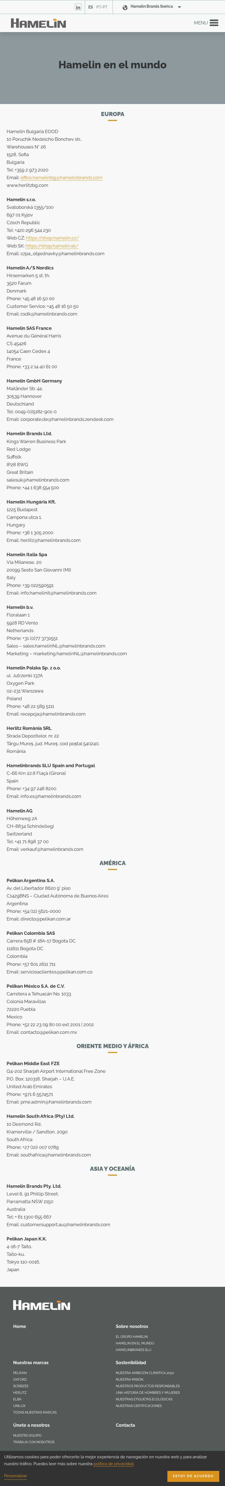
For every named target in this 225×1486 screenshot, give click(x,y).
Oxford (20, 1379)
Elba (17, 1399)
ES (90, 7)
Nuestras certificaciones (139, 1406)
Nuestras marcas (31, 1362)
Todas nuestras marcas (35, 1412)
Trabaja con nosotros (33, 1442)
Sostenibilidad (131, 1362)
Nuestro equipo (27, 1435)
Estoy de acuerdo (193, 1476)
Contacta (125, 1425)
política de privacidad (113, 1463)
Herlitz (20, 1393)
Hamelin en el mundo (135, 1343)
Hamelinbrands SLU (133, 1350)
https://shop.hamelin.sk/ (52, 246)
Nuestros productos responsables (148, 1386)
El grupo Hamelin (132, 1337)
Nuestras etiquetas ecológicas (144, 1399)
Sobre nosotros (132, 1326)
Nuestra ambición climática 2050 (145, 1373)
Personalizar (15, 1475)
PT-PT (102, 7)
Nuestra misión (129, 1379)
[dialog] (112, 1468)
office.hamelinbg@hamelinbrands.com (62, 177)
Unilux (19, 1406)
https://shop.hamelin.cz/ (52, 238)
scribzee (21, 1386)
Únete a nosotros (31, 1425)
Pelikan (20, 1373)
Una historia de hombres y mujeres (148, 1393)
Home (19, 1326)
